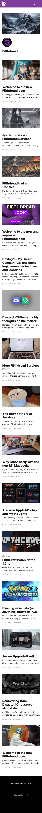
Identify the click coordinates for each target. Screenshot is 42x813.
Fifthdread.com (17, 783)
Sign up (21, 790)
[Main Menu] (38, 3)
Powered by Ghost (21, 795)
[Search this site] (34, 4)
